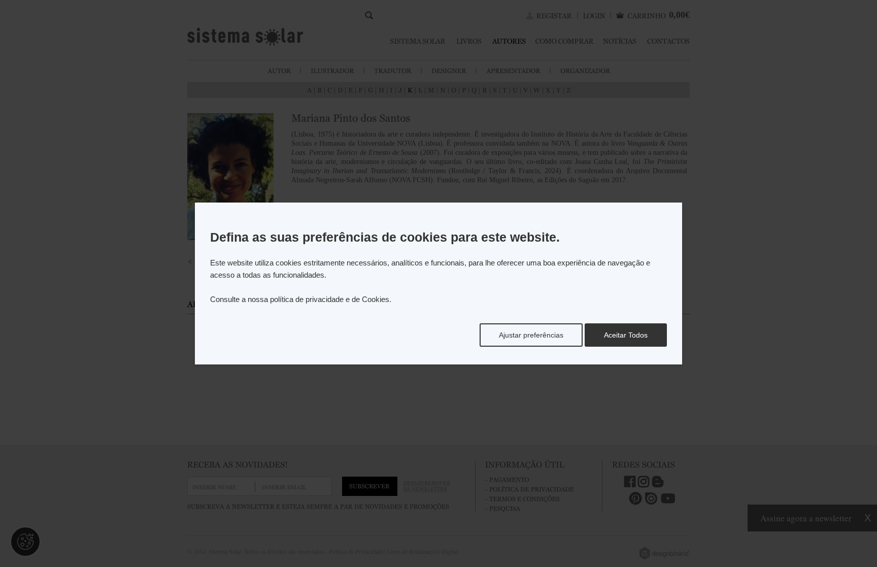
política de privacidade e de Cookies (329, 299)
